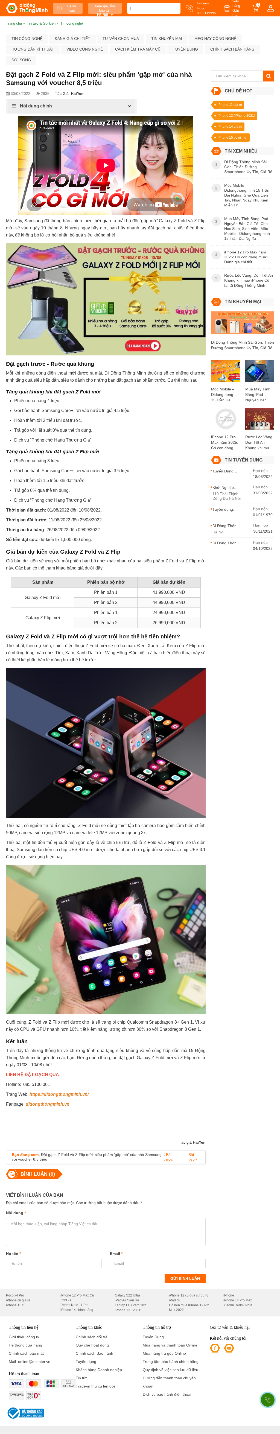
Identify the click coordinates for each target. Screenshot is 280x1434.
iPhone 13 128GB (128, 1310)
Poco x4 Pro (15, 1295)
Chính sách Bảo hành (94, 1353)
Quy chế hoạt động (92, 1345)
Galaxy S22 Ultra (127, 1295)
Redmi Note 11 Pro (74, 1305)
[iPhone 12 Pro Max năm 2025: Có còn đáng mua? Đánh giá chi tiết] (225, 421)
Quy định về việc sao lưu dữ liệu (170, 1370)
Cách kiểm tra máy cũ (138, 49)
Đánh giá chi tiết (72, 38)
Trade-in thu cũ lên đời (95, 1386)
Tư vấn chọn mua (121, 38)
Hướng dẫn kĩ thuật (32, 49)
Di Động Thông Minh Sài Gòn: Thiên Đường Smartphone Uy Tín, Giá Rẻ (242, 345)
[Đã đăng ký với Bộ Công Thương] (25, 1413)
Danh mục (71, 8)
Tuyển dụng (185, 49)
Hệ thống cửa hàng (25, 1345)
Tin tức (82, 1378)
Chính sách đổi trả (91, 1337)
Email (116, 1253)
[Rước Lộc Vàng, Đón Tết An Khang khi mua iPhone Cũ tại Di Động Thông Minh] (259, 421)
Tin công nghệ (26, 38)
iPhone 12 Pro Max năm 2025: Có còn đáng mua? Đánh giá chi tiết (224, 443)
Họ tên (13, 1253)
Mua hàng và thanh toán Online (170, 1345)
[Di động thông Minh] (27, 8)
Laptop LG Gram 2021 (131, 1305)
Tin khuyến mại (166, 38)
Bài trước (168, 1156)
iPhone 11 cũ (15, 1305)
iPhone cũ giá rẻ (18, 1300)
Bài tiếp (192, 1156)
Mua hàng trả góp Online (164, 1353)
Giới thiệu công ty (24, 1337)
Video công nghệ (84, 49)
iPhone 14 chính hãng (76, 1310)
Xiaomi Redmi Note (237, 1305)
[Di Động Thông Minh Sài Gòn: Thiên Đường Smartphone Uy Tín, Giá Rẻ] (242, 325)
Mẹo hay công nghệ (215, 38)
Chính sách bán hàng (232, 49)
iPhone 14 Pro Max (237, 1300)
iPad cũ (174, 1300)
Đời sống (21, 60)
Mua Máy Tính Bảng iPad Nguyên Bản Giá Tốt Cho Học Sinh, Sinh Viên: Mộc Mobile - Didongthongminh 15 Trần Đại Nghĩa (259, 395)
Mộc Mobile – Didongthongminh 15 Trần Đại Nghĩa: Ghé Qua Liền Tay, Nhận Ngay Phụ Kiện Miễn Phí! (225, 395)
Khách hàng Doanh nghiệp (99, 1370)
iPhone (228, 1295)
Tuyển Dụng (153, 1337)
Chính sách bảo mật (26, 1353)
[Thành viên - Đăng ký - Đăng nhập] (270, 8)
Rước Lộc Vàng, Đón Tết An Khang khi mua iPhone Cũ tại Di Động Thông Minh (259, 443)
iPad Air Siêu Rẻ (127, 1300)
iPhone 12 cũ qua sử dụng (188, 1295)
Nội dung (16, 1213)
